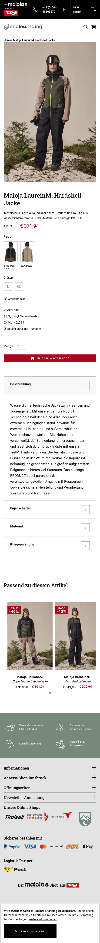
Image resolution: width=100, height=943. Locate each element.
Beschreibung (20, 384)
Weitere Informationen (43, 919)
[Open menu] (93, 9)
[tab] (50, 385)
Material (16, 526)
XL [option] (19, 286)
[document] (50, 923)
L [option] (8, 286)
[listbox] (50, 286)
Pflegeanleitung (22, 544)
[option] (11, 255)
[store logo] (23, 27)
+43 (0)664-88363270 (49, 9)
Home (7, 40)
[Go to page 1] (50, 693)
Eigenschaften (21, 508)
